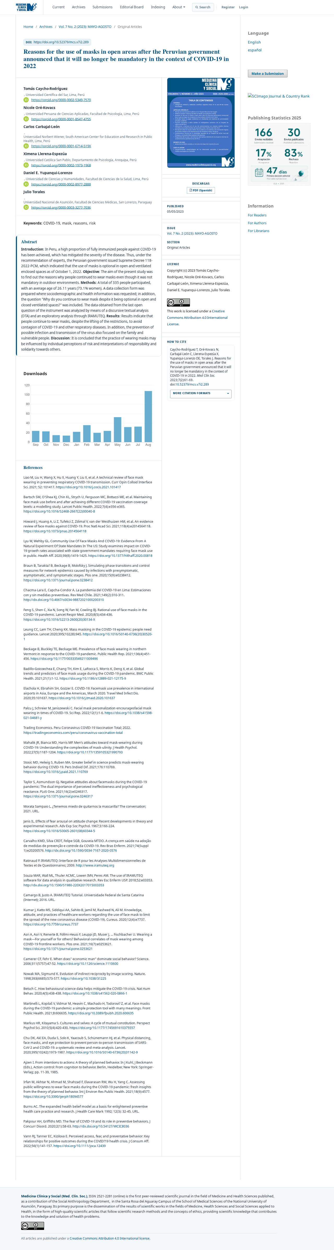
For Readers (257, 215)
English (254, 42)
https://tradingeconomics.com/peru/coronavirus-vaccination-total (73, 732)
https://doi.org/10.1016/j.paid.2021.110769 (55, 772)
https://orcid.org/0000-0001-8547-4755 (61, 119)
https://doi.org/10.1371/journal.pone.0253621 (58, 949)
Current (58, 7)
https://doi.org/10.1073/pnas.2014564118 (54, 531)
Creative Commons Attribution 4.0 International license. (110, 1238)
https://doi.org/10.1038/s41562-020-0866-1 (95, 993)
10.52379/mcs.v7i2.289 (192, 384)
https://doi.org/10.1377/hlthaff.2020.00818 (120, 555)
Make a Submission (268, 73)
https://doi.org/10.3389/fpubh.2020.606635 (101, 1013)
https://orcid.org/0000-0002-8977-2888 (61, 184)
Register (228, 7)
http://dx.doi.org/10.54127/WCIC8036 (101, 1126)
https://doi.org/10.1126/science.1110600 (87, 963)
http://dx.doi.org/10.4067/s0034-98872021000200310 (63, 599)
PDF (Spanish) (202, 190)
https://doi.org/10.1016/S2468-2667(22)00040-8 (59, 511)
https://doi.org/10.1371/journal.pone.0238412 (58, 580)
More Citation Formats (192, 393)
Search (205, 7)
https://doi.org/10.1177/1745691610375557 (102, 1028)
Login (243, 7)
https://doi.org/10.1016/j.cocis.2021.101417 (88, 487)
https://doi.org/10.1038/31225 (83, 978)
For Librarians (258, 230)
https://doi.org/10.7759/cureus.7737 (50, 924)
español (255, 49)
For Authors (257, 223)
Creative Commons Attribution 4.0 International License (197, 317)
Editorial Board (132, 7)
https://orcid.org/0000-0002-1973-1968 (61, 165)
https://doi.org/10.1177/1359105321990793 (90, 752)
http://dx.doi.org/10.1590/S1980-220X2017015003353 (63, 885)
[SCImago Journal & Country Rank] (278, 96)
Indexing (158, 7)
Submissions (102, 7)
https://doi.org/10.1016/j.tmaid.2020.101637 (82, 698)
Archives (78, 7)
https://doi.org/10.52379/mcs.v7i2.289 (61, 42)
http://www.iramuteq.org (95, 865)
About (177, 7)
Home (28, 26)
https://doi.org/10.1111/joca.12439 (79, 1146)
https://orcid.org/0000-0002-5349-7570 (61, 99)
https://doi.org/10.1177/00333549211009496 (64, 658)
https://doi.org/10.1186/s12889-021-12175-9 (92, 678)
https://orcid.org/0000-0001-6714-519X (61, 146)
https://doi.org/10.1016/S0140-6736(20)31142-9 (102, 1052)
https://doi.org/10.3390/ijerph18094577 (53, 1096)
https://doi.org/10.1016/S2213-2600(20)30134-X (59, 619)
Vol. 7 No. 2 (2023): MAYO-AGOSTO (85, 26)
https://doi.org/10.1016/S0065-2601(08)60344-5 (59, 831)
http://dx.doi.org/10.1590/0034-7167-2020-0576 (81, 850)
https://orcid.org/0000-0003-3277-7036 (61, 207)
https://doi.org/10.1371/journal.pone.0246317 (58, 796)
